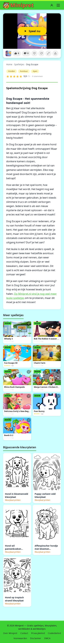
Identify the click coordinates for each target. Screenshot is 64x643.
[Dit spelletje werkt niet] (55, 53)
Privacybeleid (38, 633)
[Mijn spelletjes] (51, 5)
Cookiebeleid (54, 633)
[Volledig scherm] (48, 53)
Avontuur (24, 71)
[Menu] (58, 5)
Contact (24, 633)
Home (9, 64)
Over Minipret (10, 633)
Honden (11, 71)
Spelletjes (19, 64)
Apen (35, 71)
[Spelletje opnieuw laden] (41, 53)
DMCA (47, 638)
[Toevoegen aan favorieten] (34, 53)
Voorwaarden (20, 638)
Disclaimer (35, 638)
